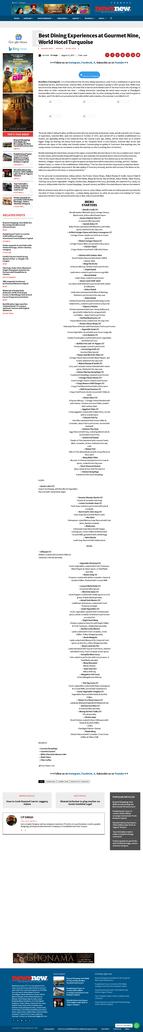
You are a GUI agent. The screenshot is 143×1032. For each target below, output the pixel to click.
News (16, 149)
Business (18, 165)
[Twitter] (127, 3)
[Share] (124, 3)
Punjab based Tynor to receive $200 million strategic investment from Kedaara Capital (23, 158)
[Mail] (121, 3)
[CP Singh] (40, 55)
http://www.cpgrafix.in (29, 821)
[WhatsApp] (130, 3)
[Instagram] (115, 3)
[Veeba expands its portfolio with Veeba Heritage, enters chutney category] (7, 201)
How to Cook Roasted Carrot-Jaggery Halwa (27, 802)
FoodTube (18, 206)
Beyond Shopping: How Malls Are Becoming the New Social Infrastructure (23, 143)
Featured (18, 192)
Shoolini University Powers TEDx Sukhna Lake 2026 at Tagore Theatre (23, 173)
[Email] (128, 55)
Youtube (119, 62)
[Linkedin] (118, 3)
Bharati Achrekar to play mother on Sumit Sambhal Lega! (80, 802)
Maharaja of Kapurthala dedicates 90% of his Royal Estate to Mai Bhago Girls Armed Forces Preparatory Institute (17, 293)
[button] (111, 18)
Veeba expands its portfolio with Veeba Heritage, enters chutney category (23, 201)
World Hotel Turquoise (80, 781)
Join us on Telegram (91, 76)
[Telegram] (138, 55)
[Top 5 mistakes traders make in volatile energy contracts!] (7, 187)
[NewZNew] (113, 10)
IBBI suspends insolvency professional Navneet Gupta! (15, 282)
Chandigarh (50, 781)
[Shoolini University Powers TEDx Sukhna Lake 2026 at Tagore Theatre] (7, 173)
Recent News (8, 313)
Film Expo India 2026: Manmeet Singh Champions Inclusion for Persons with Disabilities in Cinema (17, 271)
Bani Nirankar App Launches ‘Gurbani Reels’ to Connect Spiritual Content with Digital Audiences (16, 307)
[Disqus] (54, 867)
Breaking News (47, 48)
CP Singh (54, 55)
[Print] (133, 55)
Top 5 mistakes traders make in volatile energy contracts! (21, 187)
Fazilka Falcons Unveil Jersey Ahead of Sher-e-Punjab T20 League (15, 258)
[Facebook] (111, 3)
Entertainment (9, 277)
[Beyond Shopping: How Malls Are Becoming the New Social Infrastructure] (7, 143)
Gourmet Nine (63, 781)
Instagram (74, 62)
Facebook (86, 62)
